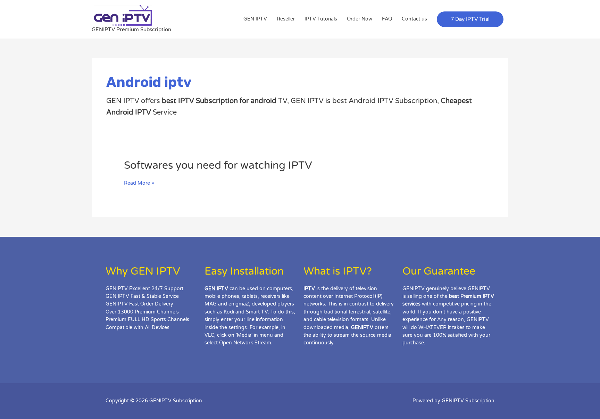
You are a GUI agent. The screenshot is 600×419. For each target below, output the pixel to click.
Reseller (286, 19)
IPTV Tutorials (321, 19)
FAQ (387, 19)
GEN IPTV (255, 19)
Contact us (414, 19)
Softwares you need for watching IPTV (218, 165)
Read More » (139, 183)
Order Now (359, 19)
